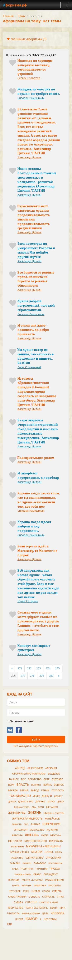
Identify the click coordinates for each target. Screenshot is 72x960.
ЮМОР (32, 919)
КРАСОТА (17, 835)
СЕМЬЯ (36, 891)
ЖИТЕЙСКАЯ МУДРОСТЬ (27, 818)
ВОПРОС (59, 785)
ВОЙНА (47, 785)
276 (13, 675)
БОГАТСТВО (34, 779)
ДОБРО (12, 801)
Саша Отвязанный (29, 367)
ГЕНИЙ (45, 790)
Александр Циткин (29, 157)
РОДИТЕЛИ (40, 885)
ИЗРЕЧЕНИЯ (51, 824)
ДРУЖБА (40, 801)
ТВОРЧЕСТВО (15, 908)
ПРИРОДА (13, 880)
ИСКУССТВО (37, 830)
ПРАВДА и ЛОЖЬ (22, 874)
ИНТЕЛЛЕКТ (21, 830)
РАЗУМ (15, 885)
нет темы (50, 919)
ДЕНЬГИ (47, 796)
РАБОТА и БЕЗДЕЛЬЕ (32, 880)
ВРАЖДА (13, 790)
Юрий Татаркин (27, 601)
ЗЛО (26, 824)
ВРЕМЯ (24, 790)
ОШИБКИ (15, 863)
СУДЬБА (18, 902)
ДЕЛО (36, 796)
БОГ (23, 779)
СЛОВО (46, 891)
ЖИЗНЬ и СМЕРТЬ (54, 813)
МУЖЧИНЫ (17, 846)
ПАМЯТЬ (26, 863)
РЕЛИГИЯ (26, 885)
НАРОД (49, 852)
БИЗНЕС (14, 779)
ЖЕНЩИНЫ (17, 813)
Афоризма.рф (15, 5)
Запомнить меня (21, 721)
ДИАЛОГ (58, 796)
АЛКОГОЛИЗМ (35, 768)
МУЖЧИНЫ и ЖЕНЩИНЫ (43, 846)
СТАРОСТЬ (48, 896)
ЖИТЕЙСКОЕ (52, 818)
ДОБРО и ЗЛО (25, 801)
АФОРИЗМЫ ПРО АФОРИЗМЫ (29, 773)
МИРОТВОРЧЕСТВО (35, 841)
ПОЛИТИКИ (41, 869)
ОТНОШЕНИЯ (53, 857)
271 (19, 668)
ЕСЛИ (41, 807)
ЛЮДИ (44, 835)
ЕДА (34, 807)
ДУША (60, 801)
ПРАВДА (55, 868)
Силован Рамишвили (30, 98)
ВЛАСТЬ (23, 784)
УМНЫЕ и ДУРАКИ (31, 913)
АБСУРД (20, 768)
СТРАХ (60, 897)
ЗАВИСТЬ (17, 824)
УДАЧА (53, 908)
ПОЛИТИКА (27, 869)
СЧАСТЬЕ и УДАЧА (49, 902)
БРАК (47, 779)
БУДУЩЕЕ (57, 779)
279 (41, 675)
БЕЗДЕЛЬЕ (54, 773)
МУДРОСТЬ (56, 840)
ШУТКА (19, 919)
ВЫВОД (35, 790)
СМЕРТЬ (57, 891)
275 (57, 668)
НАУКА (58, 852)
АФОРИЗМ (51, 768)
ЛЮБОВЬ (32, 835)
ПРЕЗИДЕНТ (51, 874)
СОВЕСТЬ (34, 896)
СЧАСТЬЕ (31, 902)
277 (23, 675)
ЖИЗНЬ (34, 812)
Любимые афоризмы (28, 39)
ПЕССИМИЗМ (55, 863)
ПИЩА (15, 869)
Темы (21, 16)
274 (48, 668)
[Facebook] (19, 730)
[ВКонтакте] (10, 730)
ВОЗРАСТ (36, 785)
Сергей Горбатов (28, 78)
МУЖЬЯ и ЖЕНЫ (19, 852)
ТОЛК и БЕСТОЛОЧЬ (37, 908)
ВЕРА (11, 785)
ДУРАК (51, 801)
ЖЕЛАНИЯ (52, 807)
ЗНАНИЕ (35, 824)
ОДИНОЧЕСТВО (34, 857)
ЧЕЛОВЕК (57, 913)
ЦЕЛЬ (45, 913)
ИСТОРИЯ (52, 830)
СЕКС (26, 891)
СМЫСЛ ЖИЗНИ (17, 896)
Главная (8, 16)
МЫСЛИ (36, 852)
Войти (36, 739)
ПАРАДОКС (40, 863)
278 (32, 675)
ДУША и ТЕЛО (21, 807)
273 (38, 668)
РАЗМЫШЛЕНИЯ (54, 880)
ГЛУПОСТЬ (58, 790)
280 (51, 675)
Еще (9, 924)
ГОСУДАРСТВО (20, 795)
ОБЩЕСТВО (17, 858)
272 (29, 668)
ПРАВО (37, 874)
